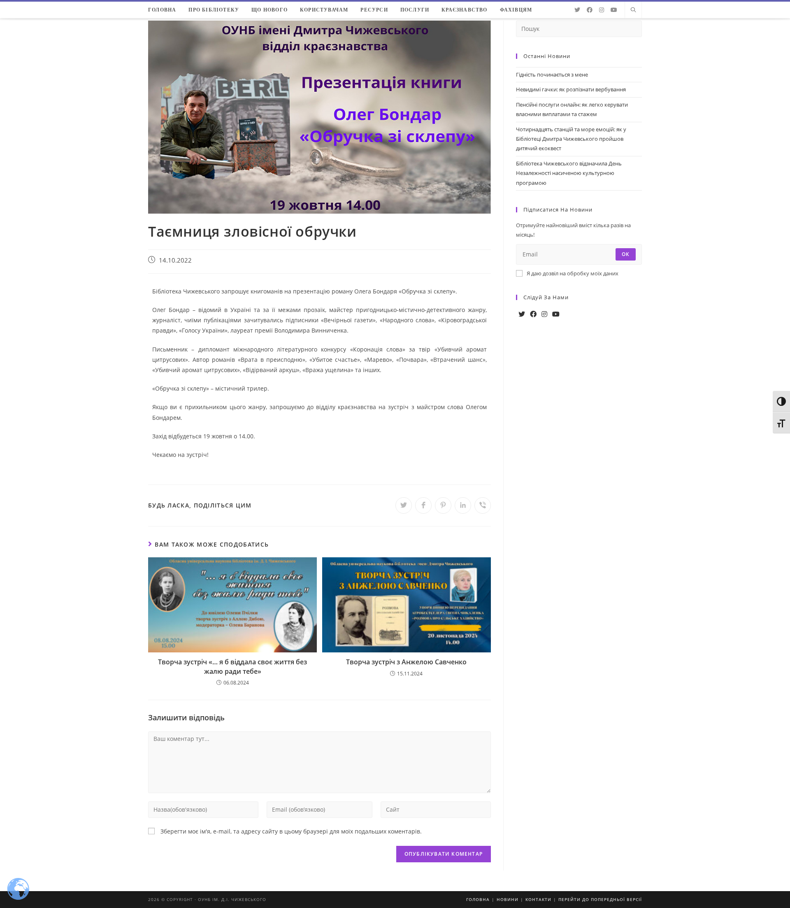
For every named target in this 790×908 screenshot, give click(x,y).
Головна (478, 899)
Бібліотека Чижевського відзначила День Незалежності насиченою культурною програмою (569, 173)
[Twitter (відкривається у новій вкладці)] (577, 10)
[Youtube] (556, 314)
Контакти (538, 899)
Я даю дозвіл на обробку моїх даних (572, 273)
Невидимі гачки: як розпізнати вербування (571, 89)
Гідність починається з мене (552, 74)
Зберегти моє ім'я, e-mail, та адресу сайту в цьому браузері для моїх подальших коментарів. (291, 831)
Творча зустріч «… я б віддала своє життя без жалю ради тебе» (232, 666)
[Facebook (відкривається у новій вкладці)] (589, 10)
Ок (626, 254)
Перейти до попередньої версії (600, 899)
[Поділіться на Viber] (482, 505)
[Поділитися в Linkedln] (463, 505)
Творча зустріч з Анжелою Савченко (406, 661)
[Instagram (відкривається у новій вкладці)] (601, 10)
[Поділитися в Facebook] (423, 505)
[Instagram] (544, 314)
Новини (507, 899)
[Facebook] (533, 314)
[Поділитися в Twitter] (403, 505)
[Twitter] (521, 314)
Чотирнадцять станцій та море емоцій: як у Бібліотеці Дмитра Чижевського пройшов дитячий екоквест (571, 139)
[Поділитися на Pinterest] (443, 505)
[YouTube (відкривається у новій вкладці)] (613, 10)
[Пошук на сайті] (633, 10)
